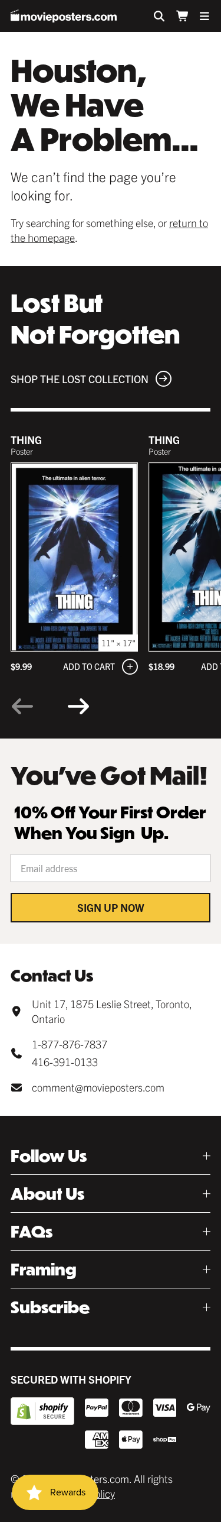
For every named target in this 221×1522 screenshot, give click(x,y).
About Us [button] (47, 1193)
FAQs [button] (31, 1231)
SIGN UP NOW (110, 907)
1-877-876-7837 (69, 1044)
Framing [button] (44, 1269)
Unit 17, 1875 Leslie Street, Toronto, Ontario (112, 1011)
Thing (26, 439)
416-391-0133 (65, 1061)
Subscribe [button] (50, 1307)
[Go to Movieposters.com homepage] (64, 15)
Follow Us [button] (49, 1155)
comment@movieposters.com (98, 1087)
